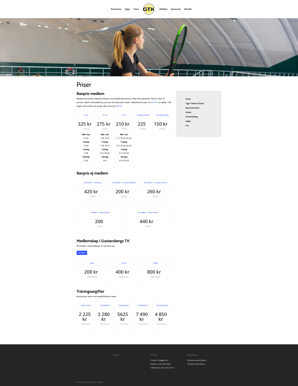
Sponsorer (176, 9)
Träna (127, 9)
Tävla (136, 9)
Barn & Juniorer (192, 108)
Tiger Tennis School (195, 103)
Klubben (163, 9)
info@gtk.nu (162, 360)
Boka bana (116, 9)
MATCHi (154, 102)
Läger (188, 121)
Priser (188, 99)
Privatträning (192, 116)
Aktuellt (188, 9)
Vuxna (188, 112)
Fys (187, 125)
